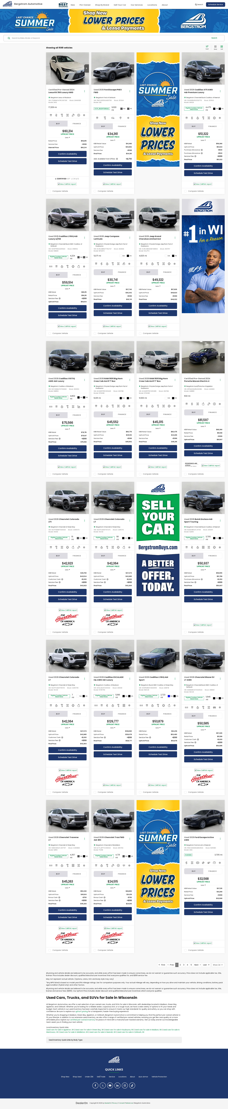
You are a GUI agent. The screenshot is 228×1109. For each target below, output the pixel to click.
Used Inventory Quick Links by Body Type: (66, 1040)
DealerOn (108, 1103)
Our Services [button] (137, 5)
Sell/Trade (101, 1077)
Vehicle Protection (159, 1077)
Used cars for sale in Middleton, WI (74, 1032)
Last (205, 964)
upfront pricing (81, 1011)
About (132, 1077)
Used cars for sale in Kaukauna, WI (119, 1030)
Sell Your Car (120, 5)
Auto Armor (143, 1077)
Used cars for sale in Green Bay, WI (89, 1030)
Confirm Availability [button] (67, 154)
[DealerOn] (82, 1103)
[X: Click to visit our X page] (102, 1085)
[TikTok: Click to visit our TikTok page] (132, 1085)
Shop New (65, 1077)
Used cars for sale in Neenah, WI (102, 1032)
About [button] (165, 5)
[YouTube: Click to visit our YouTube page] (110, 1085)
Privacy (114, 1103)
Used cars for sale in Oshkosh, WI (130, 1032)
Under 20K (89, 1077)
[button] (86, 68)
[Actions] (84, 91)
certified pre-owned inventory (82, 1020)
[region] (67, 144)
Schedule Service (215, 4)
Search (214, 38)
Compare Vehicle (60, 191)
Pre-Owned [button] (85, 5)
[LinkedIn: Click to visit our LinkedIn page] (117, 1085)
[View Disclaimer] (84, 115)
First (162, 964)
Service (112, 1077)
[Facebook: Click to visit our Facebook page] (95, 1085)
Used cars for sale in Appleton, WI (60, 1030)
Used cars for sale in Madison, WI (148, 1030)
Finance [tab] (77, 124)
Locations (152, 5)
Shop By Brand (102, 5)
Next (197, 964)
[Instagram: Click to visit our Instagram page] (124, 1085)
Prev (171, 964)
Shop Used (77, 1077)
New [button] (73, 5)
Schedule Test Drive (67, 161)
